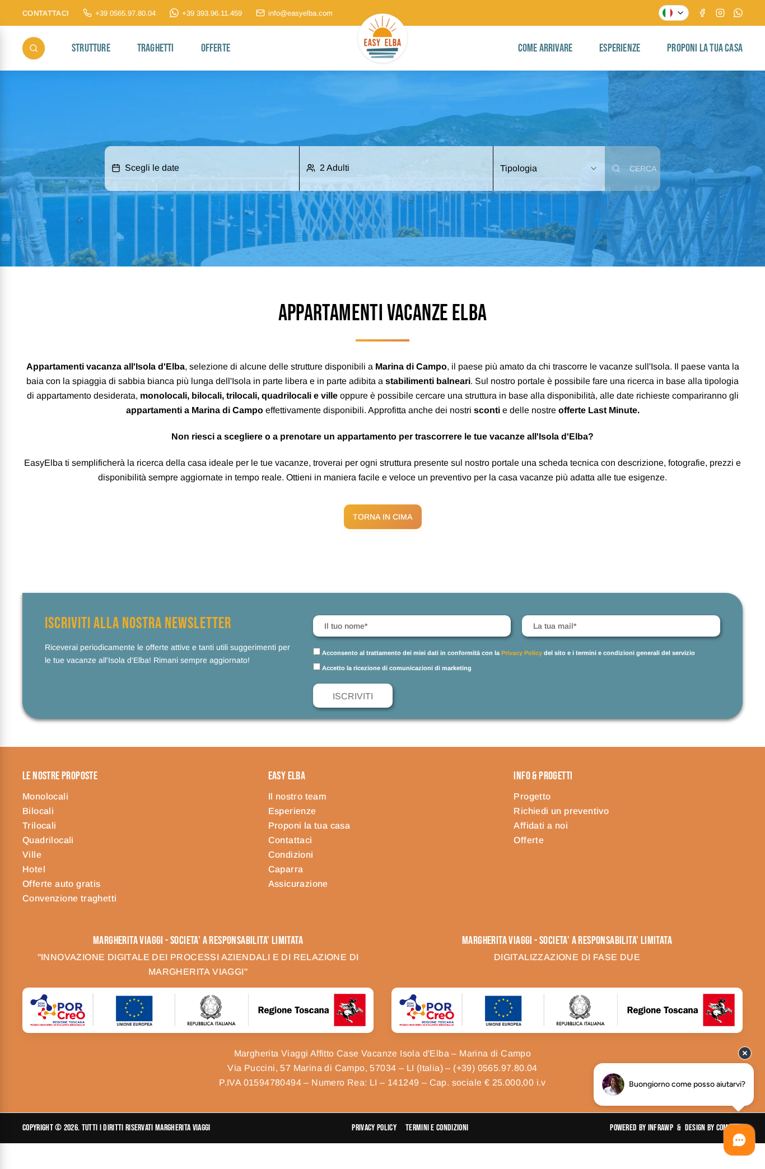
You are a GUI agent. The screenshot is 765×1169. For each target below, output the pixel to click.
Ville (31, 854)
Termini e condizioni (436, 1128)
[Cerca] (33, 48)
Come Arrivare (545, 48)
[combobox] (548, 168)
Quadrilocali (48, 840)
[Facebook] (702, 12)
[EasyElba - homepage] (382, 48)
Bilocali (38, 811)
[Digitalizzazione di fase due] (567, 1010)
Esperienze (619, 48)
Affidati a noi (541, 825)
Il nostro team (297, 796)
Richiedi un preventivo (561, 811)
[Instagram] (720, 12)
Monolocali (45, 796)
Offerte (215, 48)
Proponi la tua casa (705, 48)
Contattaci (290, 840)
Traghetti (155, 48)
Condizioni (291, 854)
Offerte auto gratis (61, 884)
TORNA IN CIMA (383, 516)
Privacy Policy (521, 652)
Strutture (91, 48)
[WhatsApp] (738, 12)
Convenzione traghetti (69, 898)
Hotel (33, 869)
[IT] (674, 13)
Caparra (286, 869)
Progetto (532, 796)
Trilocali (39, 825)
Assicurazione (298, 884)
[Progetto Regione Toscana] (198, 1010)
